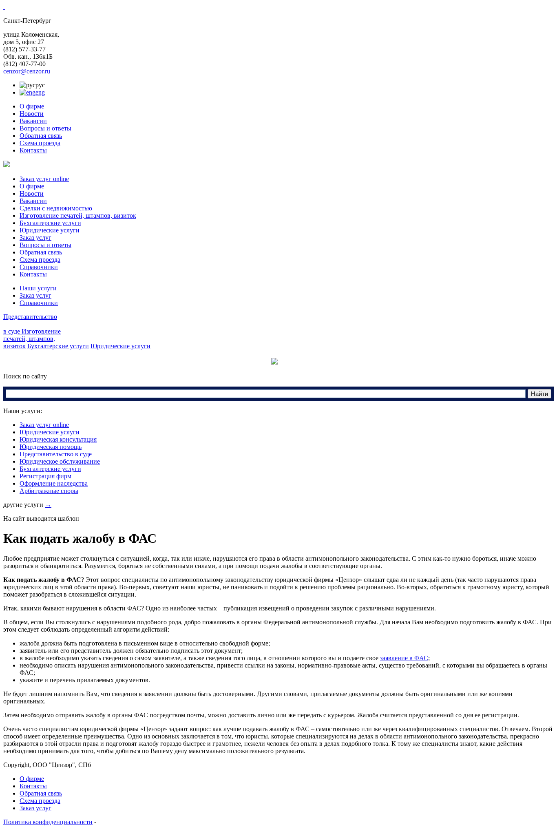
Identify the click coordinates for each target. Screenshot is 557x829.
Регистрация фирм (45, 476)
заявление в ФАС (404, 657)
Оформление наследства (54, 483)
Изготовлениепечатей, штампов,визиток (32, 338)
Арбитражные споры (49, 490)
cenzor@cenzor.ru (26, 71)
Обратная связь (41, 135)
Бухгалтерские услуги (50, 222)
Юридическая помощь (51, 446)
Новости (32, 113)
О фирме (32, 106)
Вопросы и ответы (45, 128)
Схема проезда (40, 142)
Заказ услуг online (44, 178)
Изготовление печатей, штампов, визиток (78, 215)
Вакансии (33, 120)
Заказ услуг (35, 237)
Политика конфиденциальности (48, 821)
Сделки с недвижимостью (56, 208)
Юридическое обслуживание (60, 461)
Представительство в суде (56, 454)
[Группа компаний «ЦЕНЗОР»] (4, 6)
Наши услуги (38, 288)
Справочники (39, 266)
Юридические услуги (50, 230)
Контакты (33, 150)
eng (40, 92)
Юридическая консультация (58, 439)
